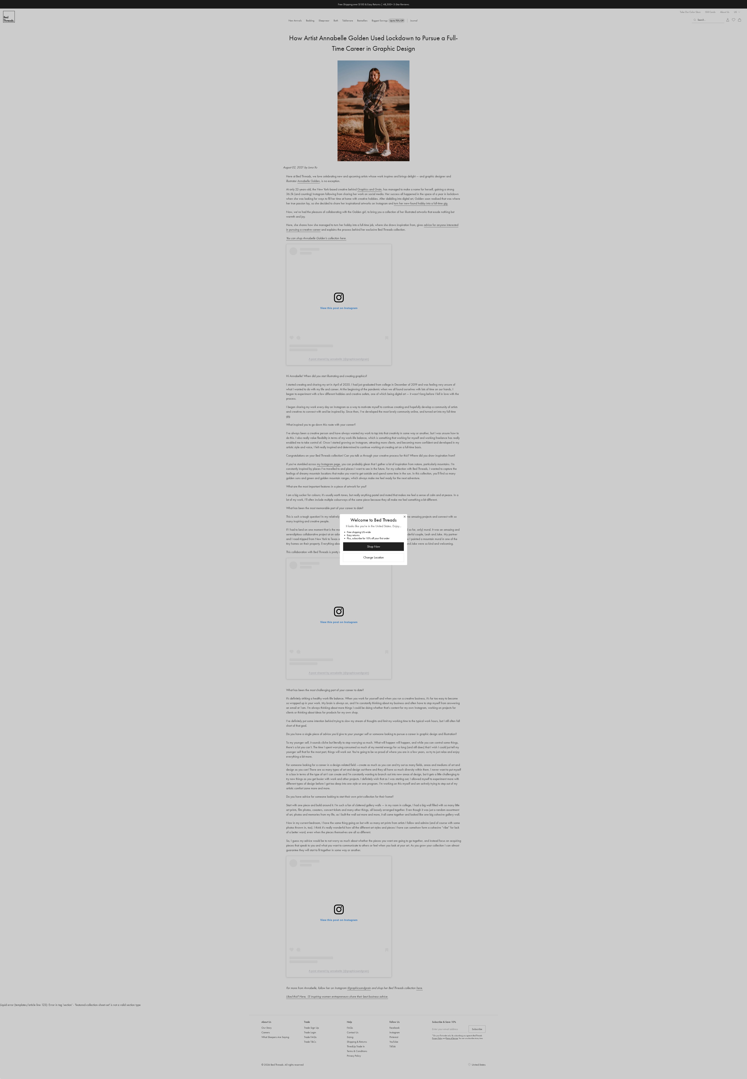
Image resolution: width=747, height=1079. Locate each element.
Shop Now (373, 546)
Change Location (373, 557)
